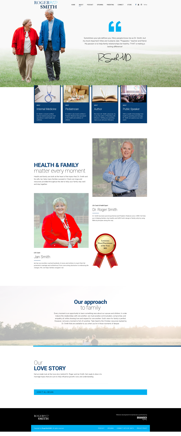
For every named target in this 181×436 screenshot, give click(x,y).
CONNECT (121, 4)
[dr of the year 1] (105, 251)
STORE (129, 4)
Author (98, 109)
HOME (73, 4)
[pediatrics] (76, 93)
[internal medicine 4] (47, 93)
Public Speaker (131, 109)
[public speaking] (133, 93)
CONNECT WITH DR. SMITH (125, 428)
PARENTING (110, 4)
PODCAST (90, 4)
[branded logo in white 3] (142, 418)
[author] (105, 93)
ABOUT (81, 4)
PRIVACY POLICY (142, 428)
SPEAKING (100, 4)
